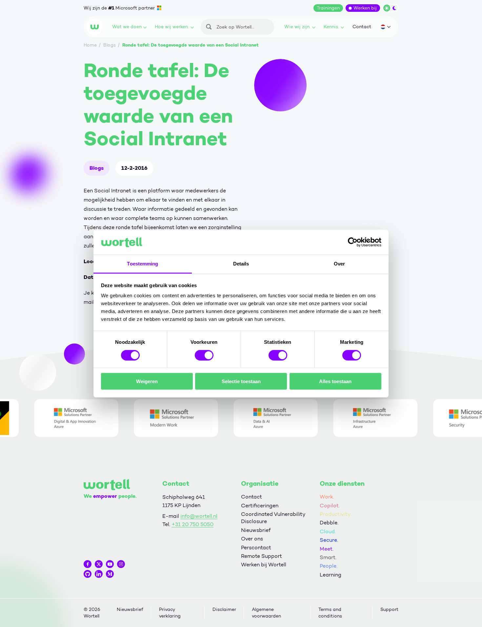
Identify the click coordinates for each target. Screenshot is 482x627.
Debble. (329, 522)
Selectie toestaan (241, 381)
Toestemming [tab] (142, 263)
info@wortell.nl (198, 516)
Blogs (97, 168)
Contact (361, 26)
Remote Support (261, 556)
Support (389, 609)
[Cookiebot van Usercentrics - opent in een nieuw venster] (352, 242)
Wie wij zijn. (297, 26)
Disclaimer (224, 609)
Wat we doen (127, 26)
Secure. (329, 540)
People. (328, 566)
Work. (327, 497)
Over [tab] (339, 263)
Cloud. (328, 531)
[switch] (204, 355)
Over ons (252, 539)
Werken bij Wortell (263, 564)
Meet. (326, 549)
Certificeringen (259, 505)
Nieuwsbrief (256, 530)
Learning (330, 575)
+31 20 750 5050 (192, 524)
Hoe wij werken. (172, 26)
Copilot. (330, 505)
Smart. (328, 557)
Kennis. (331, 26)
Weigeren (147, 381)
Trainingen (328, 8)
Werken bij (365, 8)
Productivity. (335, 514)
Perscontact (256, 547)
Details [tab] (241, 263)
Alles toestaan (335, 381)
